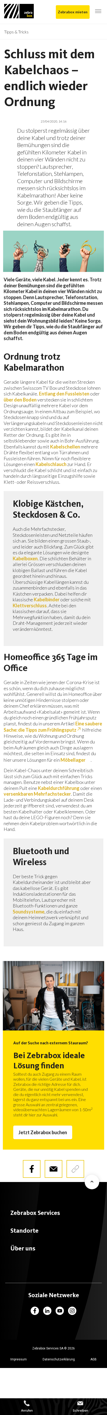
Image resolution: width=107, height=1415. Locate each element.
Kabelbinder (46, 599)
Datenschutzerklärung (59, 1359)
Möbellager (73, 760)
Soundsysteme (28, 912)
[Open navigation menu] (98, 11)
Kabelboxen (25, 558)
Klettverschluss (30, 605)
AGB (93, 1359)
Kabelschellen (65, 447)
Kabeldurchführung (58, 788)
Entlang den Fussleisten (64, 394)
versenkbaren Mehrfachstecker (37, 794)
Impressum (18, 1359)
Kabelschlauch (51, 464)
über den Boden (20, 400)
